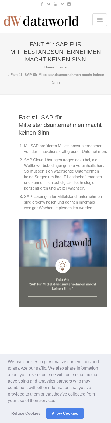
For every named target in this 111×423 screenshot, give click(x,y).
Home (49, 67)
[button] (58, 401)
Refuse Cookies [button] (25, 413)
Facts (62, 67)
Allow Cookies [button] (65, 413)
